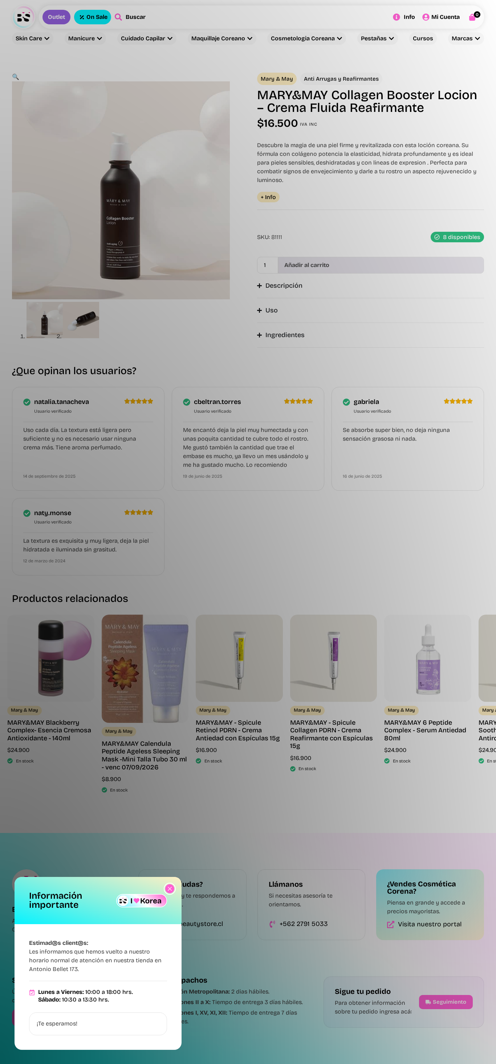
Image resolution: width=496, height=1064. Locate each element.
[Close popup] (169, 888)
